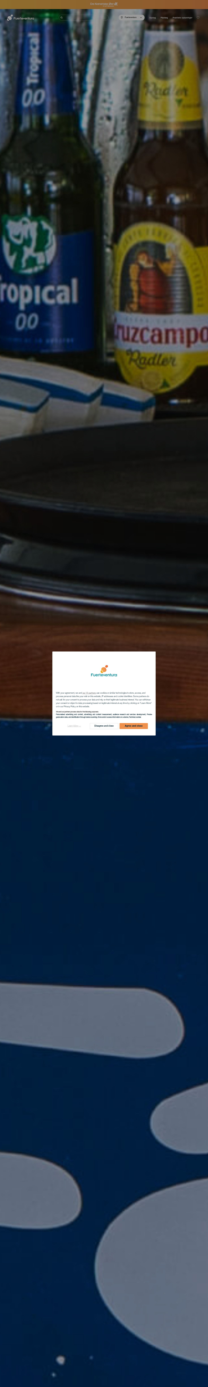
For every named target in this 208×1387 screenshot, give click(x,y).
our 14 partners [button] (89, 693)
